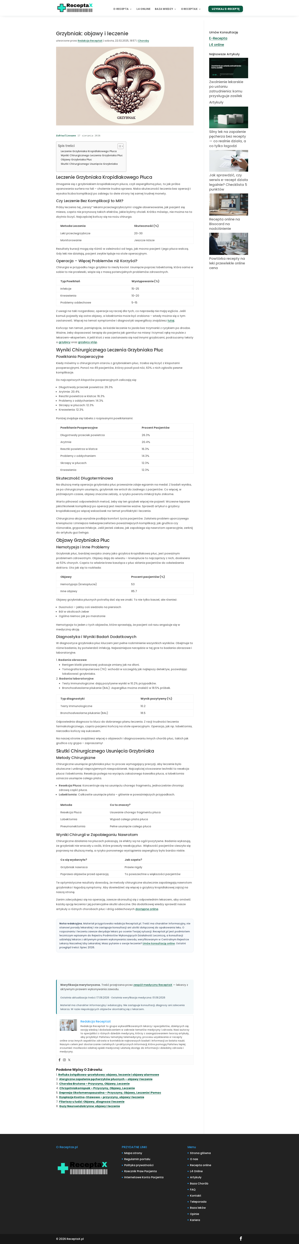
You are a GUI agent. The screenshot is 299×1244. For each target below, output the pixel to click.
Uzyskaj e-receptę (225, 9)
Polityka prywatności (138, 1165)
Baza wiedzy (164, 9)
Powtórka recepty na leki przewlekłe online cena (227, 263)
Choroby (143, 40)
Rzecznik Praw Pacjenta (140, 1171)
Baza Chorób (199, 1184)
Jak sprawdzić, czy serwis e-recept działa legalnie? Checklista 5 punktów (228, 182)
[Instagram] (64, 1060)
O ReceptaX (189, 9)
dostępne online (146, 909)
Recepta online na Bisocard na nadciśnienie (224, 224)
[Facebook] (59, 1060)
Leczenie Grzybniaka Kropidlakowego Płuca (89, 151)
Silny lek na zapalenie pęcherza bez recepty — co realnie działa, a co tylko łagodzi (227, 138)
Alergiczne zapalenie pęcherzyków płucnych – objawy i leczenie (105, 1079)
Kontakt (195, 1196)
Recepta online (200, 1165)
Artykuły (216, 102)
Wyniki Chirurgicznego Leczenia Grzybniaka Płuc (92, 155)
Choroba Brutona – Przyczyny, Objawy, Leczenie (94, 1084)
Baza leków (198, 1208)
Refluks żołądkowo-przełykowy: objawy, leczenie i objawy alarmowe (108, 1075)
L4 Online (196, 1171)
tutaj (170, 321)
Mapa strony (133, 1153)
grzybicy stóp (87, 342)
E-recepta (121, 9)
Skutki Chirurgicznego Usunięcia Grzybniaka (89, 164)
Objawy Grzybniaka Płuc (76, 159)
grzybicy (64, 342)
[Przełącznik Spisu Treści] (119, 146)
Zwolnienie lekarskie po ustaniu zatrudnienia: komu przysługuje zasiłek (226, 88)
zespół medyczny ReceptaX (152, 985)
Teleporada (198, 1202)
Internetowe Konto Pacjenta (144, 1177)
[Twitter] (69, 1060)
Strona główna (200, 1153)
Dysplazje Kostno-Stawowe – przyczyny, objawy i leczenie (101, 1097)
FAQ (193, 1190)
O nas (194, 1159)
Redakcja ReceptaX (90, 40)
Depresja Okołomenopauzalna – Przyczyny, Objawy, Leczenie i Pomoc (110, 1093)
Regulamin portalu (137, 1159)
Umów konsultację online (159, 943)
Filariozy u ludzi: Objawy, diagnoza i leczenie (91, 1102)
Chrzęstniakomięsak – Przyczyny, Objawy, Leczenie (97, 1088)
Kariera (195, 1220)
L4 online (143, 9)
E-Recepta (218, 38)
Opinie (194, 1214)
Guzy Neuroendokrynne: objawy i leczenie (89, 1106)
